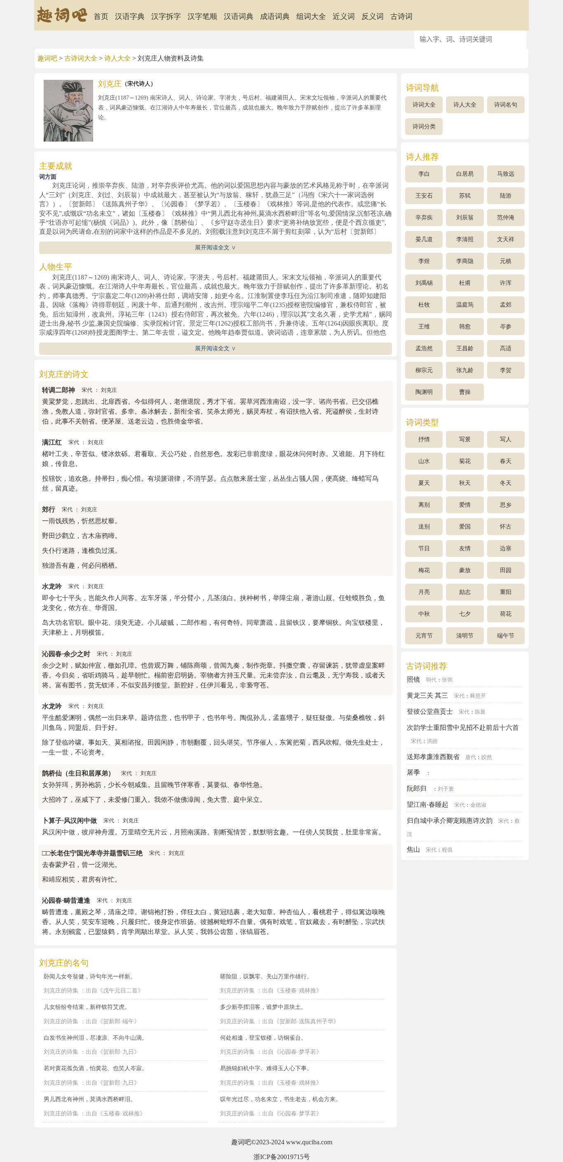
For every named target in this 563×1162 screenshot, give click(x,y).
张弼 (447, 680)
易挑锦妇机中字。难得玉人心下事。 (266, 1068)
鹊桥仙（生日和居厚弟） (78, 773)
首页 (101, 16)
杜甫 (465, 283)
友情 (465, 548)
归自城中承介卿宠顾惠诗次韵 (450, 820)
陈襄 (480, 712)
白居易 (465, 174)
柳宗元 (424, 370)
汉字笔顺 (202, 16)
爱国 (465, 527)
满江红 (52, 442)
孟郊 (505, 305)
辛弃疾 (424, 217)
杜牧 (424, 305)
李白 (424, 174)
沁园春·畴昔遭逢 (66, 900)
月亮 (424, 592)
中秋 (424, 614)
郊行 (48, 509)
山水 (424, 461)
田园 (505, 570)
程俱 (447, 850)
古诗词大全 (80, 58)
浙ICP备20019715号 (281, 1156)
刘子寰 (446, 789)
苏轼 (465, 196)
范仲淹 (505, 217)
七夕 (465, 614)
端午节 (505, 636)
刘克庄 (109, 390)
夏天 (424, 483)
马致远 (505, 174)
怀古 (505, 527)
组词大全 (311, 16)
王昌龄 (465, 348)
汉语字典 (130, 16)
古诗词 (401, 16)
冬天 (505, 483)
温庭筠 (465, 305)
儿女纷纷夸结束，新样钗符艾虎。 (87, 1007)
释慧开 (478, 696)
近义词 (344, 16)
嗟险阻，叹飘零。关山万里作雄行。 (266, 976)
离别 (424, 505)
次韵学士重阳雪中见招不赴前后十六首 (463, 727)
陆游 (505, 196)
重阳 (505, 592)
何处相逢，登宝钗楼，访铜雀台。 (263, 1037)
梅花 (424, 570)
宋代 (87, 390)
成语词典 (275, 16)
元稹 (505, 261)
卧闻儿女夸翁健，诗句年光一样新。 (90, 976)
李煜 (424, 261)
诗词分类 (424, 126)
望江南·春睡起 (427, 804)
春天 (505, 461)
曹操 (465, 392)
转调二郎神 (58, 390)
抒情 (424, 439)
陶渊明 (424, 392)
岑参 (505, 327)
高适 (505, 348)
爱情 (465, 505)
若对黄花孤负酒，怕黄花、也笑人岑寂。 (96, 1068)
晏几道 (424, 239)
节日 (424, 548)
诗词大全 (424, 105)
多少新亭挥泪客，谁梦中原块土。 (263, 1007)
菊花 (465, 461)
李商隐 (465, 261)
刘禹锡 (424, 283)
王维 (424, 327)
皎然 (486, 757)
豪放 (465, 570)
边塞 (505, 548)
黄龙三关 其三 (427, 695)
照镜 (413, 679)
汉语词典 (238, 16)
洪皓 (432, 741)
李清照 (465, 239)
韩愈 (465, 327)
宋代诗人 (138, 84)
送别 (424, 527)
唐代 (470, 757)
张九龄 (465, 370)
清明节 (465, 636)
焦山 (413, 849)
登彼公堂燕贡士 (430, 711)
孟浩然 (424, 348)
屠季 (413, 772)
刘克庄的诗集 (61, 990)
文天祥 (505, 239)
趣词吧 (47, 58)
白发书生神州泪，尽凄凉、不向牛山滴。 (96, 1037)
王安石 (424, 196)
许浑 (505, 283)
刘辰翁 (465, 217)
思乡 (505, 505)
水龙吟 (52, 586)
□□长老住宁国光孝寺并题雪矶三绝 (92, 853)
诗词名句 (505, 105)
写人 (505, 439)
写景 (465, 439)
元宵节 (424, 636)
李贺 (505, 370)
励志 (465, 592)
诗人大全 (117, 58)
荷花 (505, 614)
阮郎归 (417, 788)
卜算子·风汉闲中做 (69, 820)
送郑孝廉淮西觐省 (433, 756)
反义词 (372, 16)
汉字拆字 (166, 16)
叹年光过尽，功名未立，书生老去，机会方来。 (280, 1099)
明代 (431, 680)
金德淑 (478, 805)
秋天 (465, 483)
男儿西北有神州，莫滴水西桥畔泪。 (90, 1099)
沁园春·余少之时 (66, 653)
